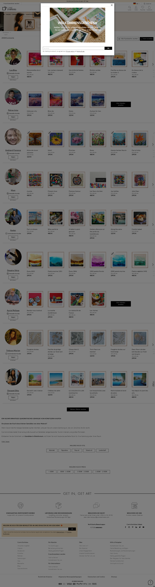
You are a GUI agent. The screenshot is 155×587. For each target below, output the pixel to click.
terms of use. (81, 51)
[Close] (112, 5)
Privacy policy (70, 51)
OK (108, 48)
